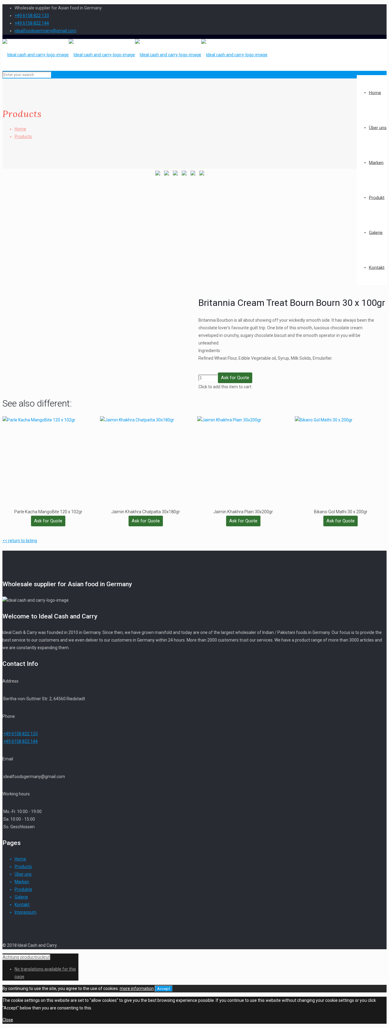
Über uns (23, 874)
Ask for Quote (235, 377)
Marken (22, 881)
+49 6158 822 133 (32, 15)
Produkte (23, 889)
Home (20, 128)
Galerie (21, 897)
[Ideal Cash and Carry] (134, 55)
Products (23, 136)
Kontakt (22, 904)
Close (7, 1019)
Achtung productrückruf (26, 957)
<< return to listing (19, 540)
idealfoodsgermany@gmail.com (45, 30)
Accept (163, 988)
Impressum (25, 912)
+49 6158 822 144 (32, 23)
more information (137, 988)
